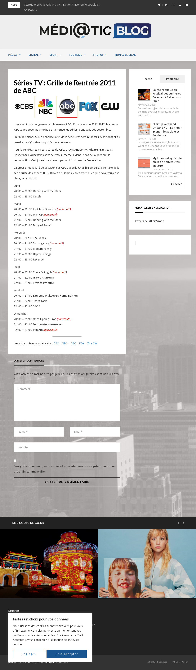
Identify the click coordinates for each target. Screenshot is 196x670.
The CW (92, 343)
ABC (73, 343)
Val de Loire (22, 572)
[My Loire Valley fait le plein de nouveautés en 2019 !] (144, 163)
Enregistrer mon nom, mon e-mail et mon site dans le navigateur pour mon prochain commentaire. (65, 468)
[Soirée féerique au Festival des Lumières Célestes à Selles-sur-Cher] (144, 94)
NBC (65, 343)
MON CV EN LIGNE (125, 54)
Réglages (29, 654)
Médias (12, 54)
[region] (50, 637)
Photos (98, 54)
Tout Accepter (66, 654)
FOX (81, 343)
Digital (33, 54)
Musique (118, 572)
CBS (56, 343)
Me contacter (180, 661)
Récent (147, 79)
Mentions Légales (157, 661)
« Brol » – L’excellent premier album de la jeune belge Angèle (143, 585)
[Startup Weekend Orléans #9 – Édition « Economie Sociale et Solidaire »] (144, 129)
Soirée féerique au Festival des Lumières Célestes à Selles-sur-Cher (167, 95)
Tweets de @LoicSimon (149, 221)
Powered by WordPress (21, 662)
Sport (54, 54)
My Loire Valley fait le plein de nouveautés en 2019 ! (167, 162)
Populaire (172, 79)
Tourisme (75, 54)
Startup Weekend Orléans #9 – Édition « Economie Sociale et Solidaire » (167, 129)
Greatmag (50, 662)
